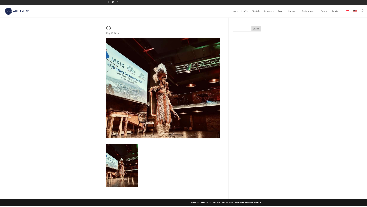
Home (235, 11)
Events (281, 11)
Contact (324, 11)
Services (268, 11)
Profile (244, 11)
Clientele (255, 11)
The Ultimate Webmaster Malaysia (247, 202)
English (335, 11)
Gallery (291, 11)
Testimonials (308, 11)
